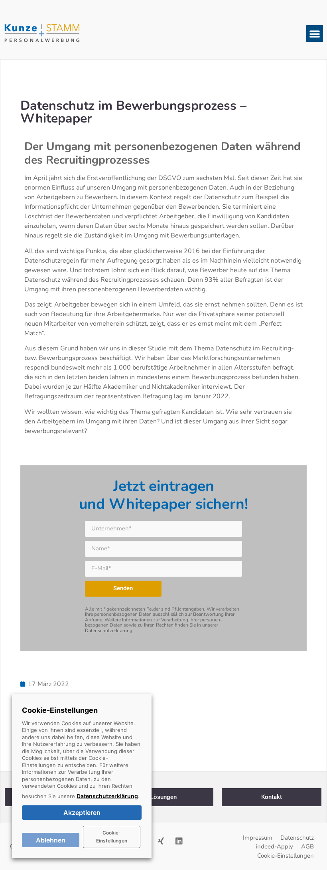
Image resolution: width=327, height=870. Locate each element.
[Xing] (161, 841)
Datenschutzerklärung (108, 630)
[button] (314, 33)
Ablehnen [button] (50, 840)
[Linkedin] (179, 841)
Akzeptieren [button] (81, 813)
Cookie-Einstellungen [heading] (60, 710)
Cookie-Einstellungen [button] (111, 837)
